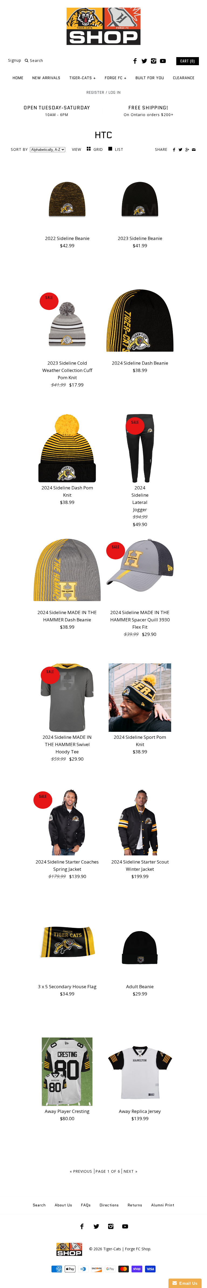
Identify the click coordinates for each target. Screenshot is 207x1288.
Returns (135, 1205)
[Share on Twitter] (180, 149)
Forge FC (116, 78)
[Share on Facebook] (174, 149)
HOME (18, 78)
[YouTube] (163, 61)
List (119, 149)
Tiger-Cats (82, 78)
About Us (63, 1205)
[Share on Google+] (186, 149)
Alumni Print (162, 1205)
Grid (99, 149)
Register (95, 92)
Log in (115, 92)
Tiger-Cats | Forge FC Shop (126, 1248)
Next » (130, 1171)
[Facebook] (135, 61)
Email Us (187, 1283)
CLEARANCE (184, 78)
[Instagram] (154, 61)
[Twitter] (144, 61)
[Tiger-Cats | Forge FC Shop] (103, 9)
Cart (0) (187, 61)
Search (39, 1205)
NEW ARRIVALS (46, 78)
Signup (14, 60)
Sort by (19, 149)
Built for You (150, 78)
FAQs (86, 1205)
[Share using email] (193, 149)
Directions (109, 1205)
